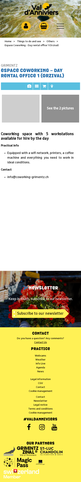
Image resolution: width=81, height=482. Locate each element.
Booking (44, 88)
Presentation (36, 88)
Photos (29, 88)
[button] (44, 25)
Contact (40, 334)
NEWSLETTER (43, 288)
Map (52, 88)
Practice (40, 349)
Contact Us (40, 342)
